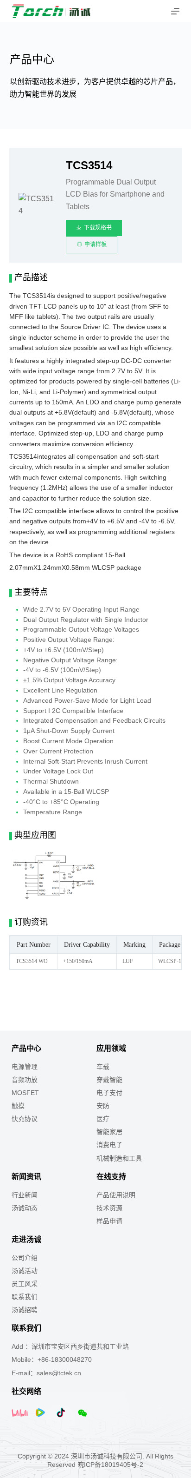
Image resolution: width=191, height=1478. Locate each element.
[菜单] (175, 11)
